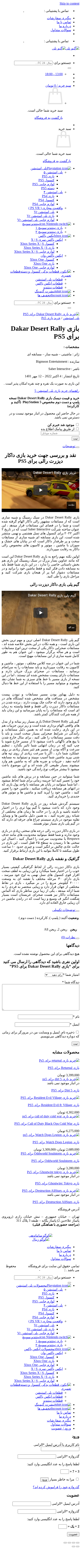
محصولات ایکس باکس (39, 1349)
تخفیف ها (44, 295)
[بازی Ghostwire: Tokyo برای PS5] (53, 1172)
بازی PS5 (48, 176)
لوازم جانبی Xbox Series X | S (34, 251)
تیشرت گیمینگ (45, 291)
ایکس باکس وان (52, 255)
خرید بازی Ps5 (50, 318)
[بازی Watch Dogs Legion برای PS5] (51, 1135)
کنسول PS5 (46, 180)
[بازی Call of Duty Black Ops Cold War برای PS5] (50, 1116)
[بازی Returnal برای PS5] (59, 1060)
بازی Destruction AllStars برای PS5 (56, 1202)
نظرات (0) (68, 937)
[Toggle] (77, 447)
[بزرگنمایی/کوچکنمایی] (77, 1542)
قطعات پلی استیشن (49, 279)
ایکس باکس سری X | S (47, 239)
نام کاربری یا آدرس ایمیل (56, 1444)
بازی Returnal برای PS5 (63, 1068)
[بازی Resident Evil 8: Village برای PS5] (50, 1097)
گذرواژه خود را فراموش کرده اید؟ (56, 1487)
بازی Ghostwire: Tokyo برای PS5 (57, 1183)
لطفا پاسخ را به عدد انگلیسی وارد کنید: (53, 1464)
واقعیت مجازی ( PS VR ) (45, 208)
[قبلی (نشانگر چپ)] (77, 1546)
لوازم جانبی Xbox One (39, 267)
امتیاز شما (71, 974)
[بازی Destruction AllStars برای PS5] (50, 1190)
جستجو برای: (62, 63)
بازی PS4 (48, 196)
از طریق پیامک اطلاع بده (58, 429)
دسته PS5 (47, 188)
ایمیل (74, 1024)
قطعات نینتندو (53, 287)
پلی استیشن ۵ (53, 172)
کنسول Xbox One (42, 259)
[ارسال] (69, 68)
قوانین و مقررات (52, 1270)
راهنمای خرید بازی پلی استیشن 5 (56, 391)
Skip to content (69, 3)
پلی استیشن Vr (44, 212)
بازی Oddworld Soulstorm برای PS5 (55, 1161)
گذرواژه (68, 1456)
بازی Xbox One (43, 263)
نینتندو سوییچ (31, 224)
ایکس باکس (46, 236)
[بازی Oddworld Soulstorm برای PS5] (50, 1153)
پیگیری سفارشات (59, 18)
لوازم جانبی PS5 (43, 184)
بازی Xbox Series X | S (39, 247)
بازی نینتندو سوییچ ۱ (49, 228)
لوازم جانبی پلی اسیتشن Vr (35, 1333)
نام (76, 1016)
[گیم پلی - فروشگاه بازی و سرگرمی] (65, 48)
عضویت (73, 1534)
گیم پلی (22, 1266)
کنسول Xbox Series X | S (37, 243)
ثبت (75, 438)
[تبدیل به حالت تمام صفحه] (73, 1542)
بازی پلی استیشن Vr (40, 216)
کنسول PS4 (46, 200)
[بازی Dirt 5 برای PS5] (60, 1079)
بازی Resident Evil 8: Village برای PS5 (53, 1105)
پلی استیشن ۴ (53, 192)
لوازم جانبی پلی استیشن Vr (35, 220)
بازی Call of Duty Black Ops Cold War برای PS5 (46, 1123)
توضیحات (69, 446)
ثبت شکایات (30, 1270)
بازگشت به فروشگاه (48, 117)
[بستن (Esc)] (65, 1542)
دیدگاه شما (70, 982)
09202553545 (13, 11)
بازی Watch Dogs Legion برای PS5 (56, 1142)
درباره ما (65, 26)
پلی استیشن (39, 168)
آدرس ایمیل (65, 1503)
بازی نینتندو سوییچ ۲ (49, 232)
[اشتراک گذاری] (69, 1542)
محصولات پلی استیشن (31, 1285)
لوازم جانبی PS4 (43, 204)
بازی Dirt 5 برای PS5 (65, 1090)
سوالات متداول (60, 30)
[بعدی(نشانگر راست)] (73, 1546)
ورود (44, 1479)
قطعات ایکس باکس (49, 283)
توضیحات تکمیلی (64, 910)
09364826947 (34, 11)
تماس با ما (64, 22)
